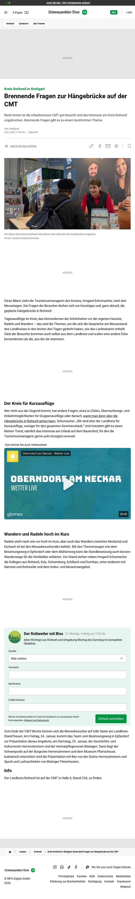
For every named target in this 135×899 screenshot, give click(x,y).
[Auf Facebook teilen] (99, 146)
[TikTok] (69, 867)
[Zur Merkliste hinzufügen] (128, 146)
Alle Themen (39, 23)
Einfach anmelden (111, 719)
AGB (92, 876)
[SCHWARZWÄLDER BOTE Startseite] (67, 12)
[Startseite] (10, 851)
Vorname (13, 667)
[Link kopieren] (91, 146)
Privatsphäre (66, 876)
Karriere (81, 876)
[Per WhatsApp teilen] (116, 146)
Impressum (124, 881)
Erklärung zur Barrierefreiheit (67, 881)
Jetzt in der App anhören (23, 146)
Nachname (14, 683)
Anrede (12, 651)
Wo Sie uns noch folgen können (111, 867)
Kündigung (95, 881)
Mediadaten (123, 876)
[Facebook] (76, 867)
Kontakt (109, 881)
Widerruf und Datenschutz (36, 720)
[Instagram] (55, 867)
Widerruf (125, 886)
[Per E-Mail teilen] (108, 146)
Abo (114, 12)
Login (129, 12)
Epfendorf (23, 23)
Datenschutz (105, 876)
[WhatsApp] (62, 867)
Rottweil (10, 23)
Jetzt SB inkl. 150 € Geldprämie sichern (68, 2)
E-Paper (17, 12)
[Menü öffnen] (5, 12)
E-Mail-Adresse (16, 699)
